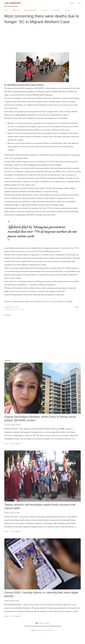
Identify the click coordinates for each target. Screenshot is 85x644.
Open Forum (16, 10)
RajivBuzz (67, 10)
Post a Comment (15, 443)
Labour (21, 309)
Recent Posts (56, 10)
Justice (15, 309)
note (28, 284)
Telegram (51, 630)
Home (6, 10)
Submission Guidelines (30, 10)
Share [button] (77, 307)
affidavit (14, 178)
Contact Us (45, 10)
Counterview (12, 3)
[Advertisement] (42, 38)
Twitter (40, 630)
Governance (8, 309)
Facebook (44, 630)
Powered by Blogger (43, 623)
